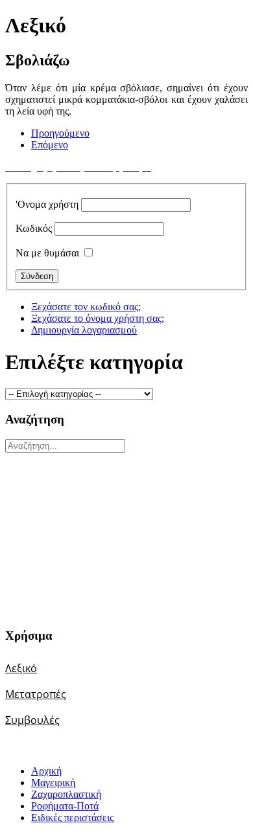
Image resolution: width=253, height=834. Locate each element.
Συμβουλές (32, 720)
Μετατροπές (35, 694)
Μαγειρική (53, 782)
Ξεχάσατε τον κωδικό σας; (86, 306)
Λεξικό (21, 668)
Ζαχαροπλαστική (66, 794)
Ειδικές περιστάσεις (72, 817)
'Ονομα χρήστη (47, 204)
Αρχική (46, 770)
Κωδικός (34, 228)
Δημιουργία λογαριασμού (84, 329)
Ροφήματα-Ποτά (65, 805)
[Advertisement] (86, 533)
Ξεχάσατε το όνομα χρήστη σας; (97, 318)
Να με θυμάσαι (47, 252)
